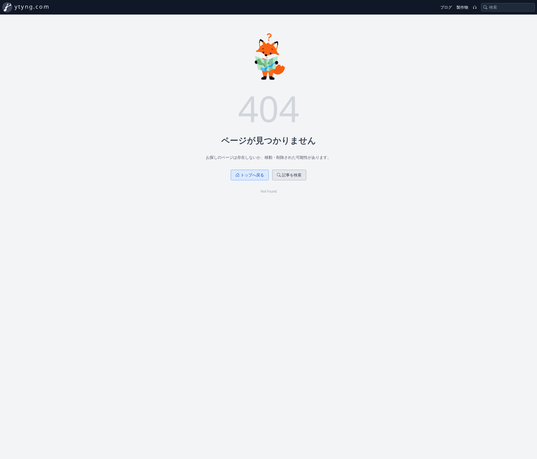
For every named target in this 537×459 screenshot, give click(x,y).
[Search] (485, 7)
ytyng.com (32, 6)
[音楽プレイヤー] (475, 7)
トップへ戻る (252, 175)
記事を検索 (292, 175)
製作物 (462, 7)
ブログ (446, 7)
